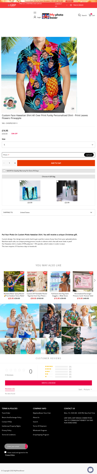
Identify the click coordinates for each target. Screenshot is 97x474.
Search (35, 422)
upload (89, 155)
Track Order (78, 5)
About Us (36, 417)
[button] (2, 285)
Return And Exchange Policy (11, 417)
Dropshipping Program (41, 435)
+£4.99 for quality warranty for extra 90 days (22, 171)
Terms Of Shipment (39, 426)
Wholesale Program (40, 430)
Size (3, 139)
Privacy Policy (6, 430)
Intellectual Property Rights (11, 426)
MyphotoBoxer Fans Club (42, 413)
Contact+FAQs (7, 422)
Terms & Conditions (9, 435)
